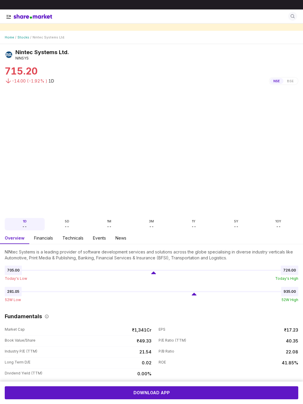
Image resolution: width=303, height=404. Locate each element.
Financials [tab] (43, 237)
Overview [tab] (15, 237)
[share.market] (33, 16)
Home (9, 37)
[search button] (292, 16)
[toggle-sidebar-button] (8, 17)
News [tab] (120, 237)
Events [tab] (99, 237)
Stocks (23, 37)
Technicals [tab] (72, 237)
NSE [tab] (276, 81)
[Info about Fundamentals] (45, 316)
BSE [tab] (290, 81)
